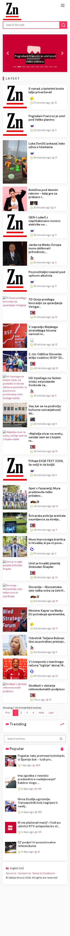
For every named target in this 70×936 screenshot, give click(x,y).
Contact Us (24, 873)
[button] (8, 53)
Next (41, 712)
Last (51, 712)
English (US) (17, 868)
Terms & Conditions (43, 873)
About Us (11, 873)
